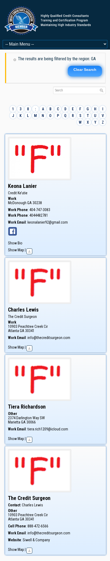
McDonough (17, 203)
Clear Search (84, 69)
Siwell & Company (36, 540)
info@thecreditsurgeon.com (49, 338)
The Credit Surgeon (22, 316)
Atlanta (13, 331)
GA (29, 203)
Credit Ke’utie (18, 193)
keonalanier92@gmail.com (48, 222)
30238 (37, 203)
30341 (29, 331)
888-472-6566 (38, 526)
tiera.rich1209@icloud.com (48, 429)
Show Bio (15, 243)
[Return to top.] (29, 250)
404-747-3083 (39, 210)
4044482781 (38, 215)
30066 (31, 422)
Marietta (14, 422)
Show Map (16, 250)
